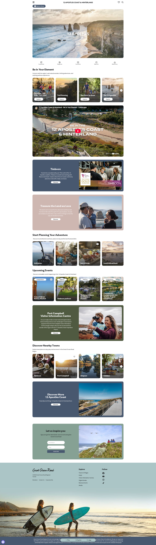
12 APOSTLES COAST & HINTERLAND (78, 2)
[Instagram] (103, 479)
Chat (89, 540)
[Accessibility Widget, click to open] (3, 542)
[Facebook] (103, 473)
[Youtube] (103, 476)
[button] (121, 90)
